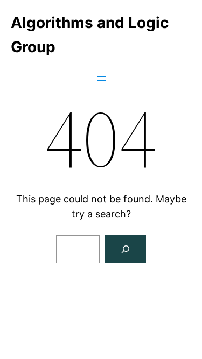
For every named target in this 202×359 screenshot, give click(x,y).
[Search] (125, 249)
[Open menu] (101, 78)
